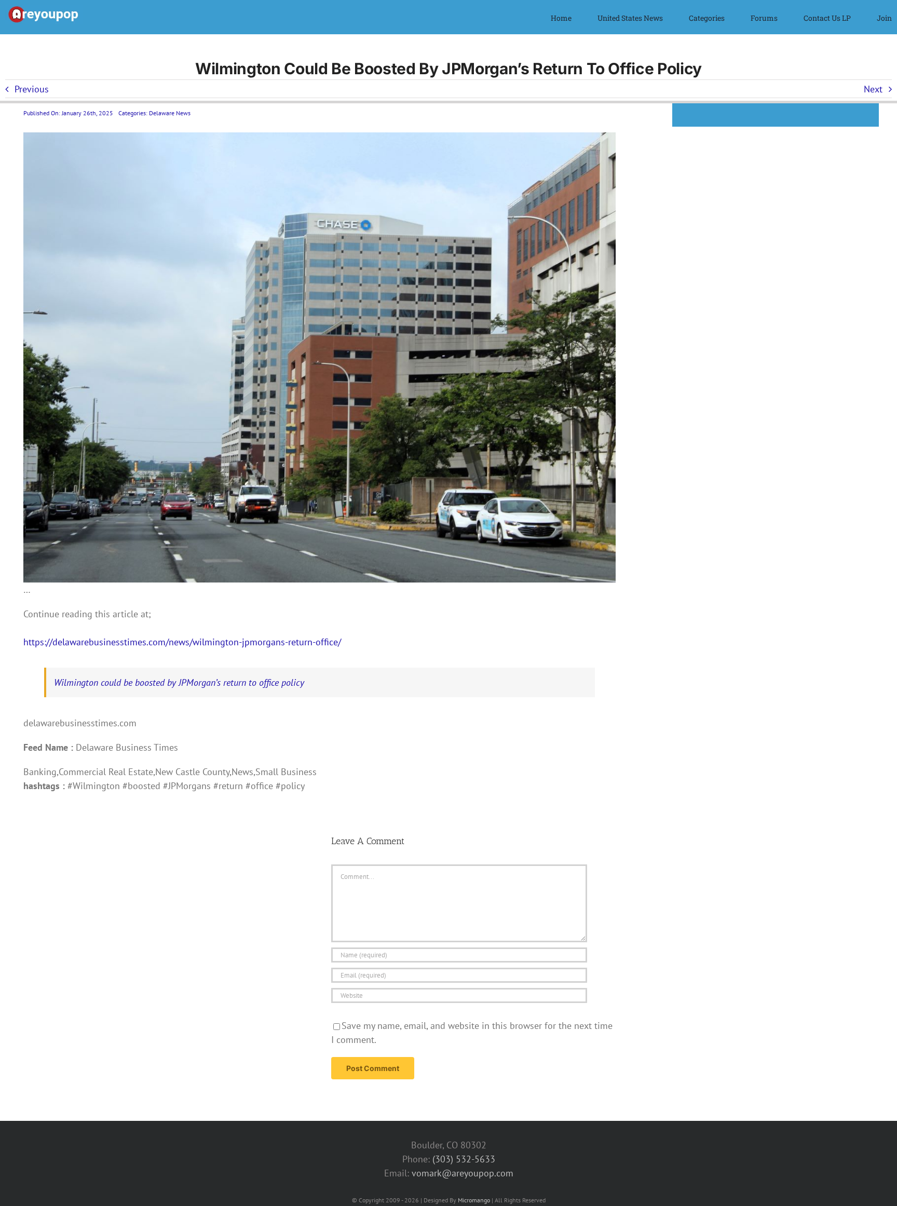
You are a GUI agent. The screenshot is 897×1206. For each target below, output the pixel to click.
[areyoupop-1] (44, 10)
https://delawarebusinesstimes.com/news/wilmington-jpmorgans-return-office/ (182, 642)
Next (873, 89)
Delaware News (170, 113)
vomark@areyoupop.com (462, 1173)
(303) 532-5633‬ (463, 1159)
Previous (32, 89)
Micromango (474, 1200)
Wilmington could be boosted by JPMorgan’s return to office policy (179, 682)
